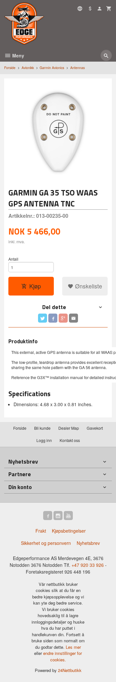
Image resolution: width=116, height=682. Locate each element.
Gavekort (95, 428)
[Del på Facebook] (52, 318)
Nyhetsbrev (88, 543)
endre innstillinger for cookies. (62, 656)
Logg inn (44, 440)
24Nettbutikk (70, 670)
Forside (9, 67)
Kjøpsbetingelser (69, 530)
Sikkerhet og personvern (46, 543)
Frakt (40, 530)
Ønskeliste (87, 286)
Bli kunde (42, 428)
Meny (17, 55)
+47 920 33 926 (88, 565)
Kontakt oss (70, 440)
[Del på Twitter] (42, 318)
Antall (13, 259)
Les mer (73, 647)
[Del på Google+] (63, 318)
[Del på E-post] (73, 318)
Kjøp (35, 286)
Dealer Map (68, 428)
